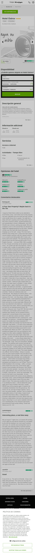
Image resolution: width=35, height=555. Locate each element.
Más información (13, 537)
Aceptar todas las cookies (17, 550)
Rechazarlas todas (17, 545)
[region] (17, 277)
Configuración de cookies (18, 541)
